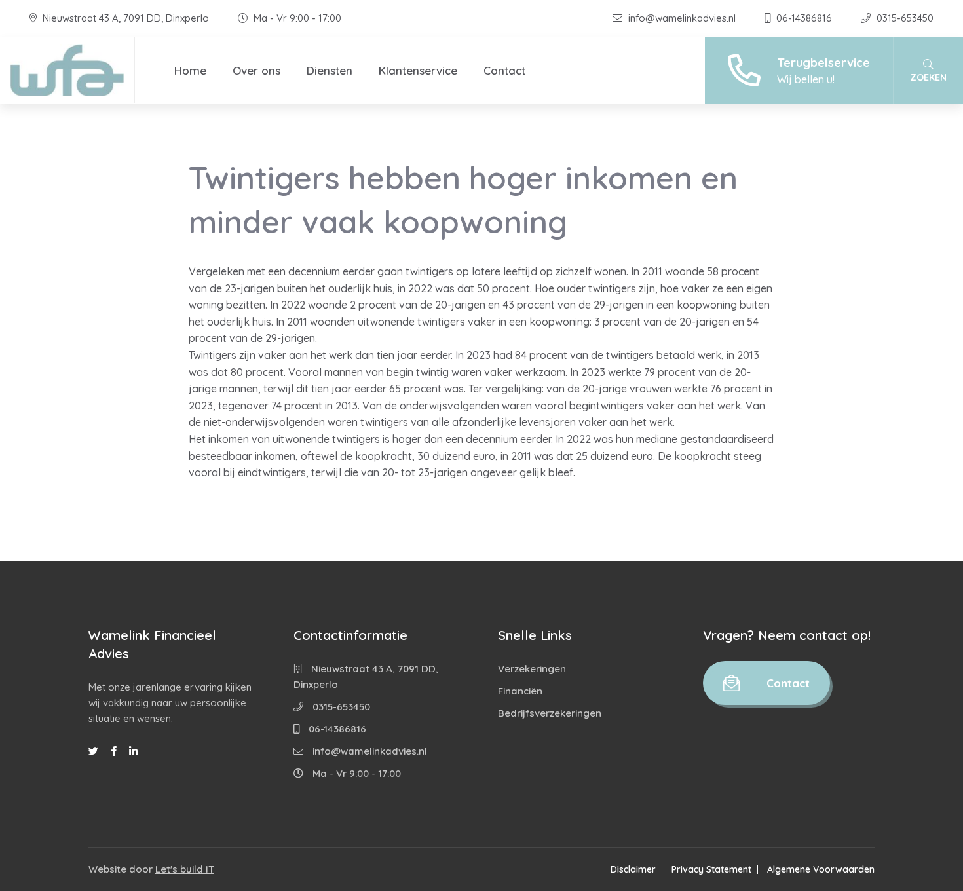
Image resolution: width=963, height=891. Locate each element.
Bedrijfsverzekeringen (549, 713)
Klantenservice (418, 70)
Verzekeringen (532, 668)
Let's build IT (184, 869)
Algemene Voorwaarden (821, 869)
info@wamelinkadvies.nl (682, 18)
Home (190, 70)
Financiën (520, 691)
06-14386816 (804, 18)
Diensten (329, 70)
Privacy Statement (711, 869)
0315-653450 (904, 18)
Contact (504, 70)
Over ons (256, 70)
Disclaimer (633, 869)
